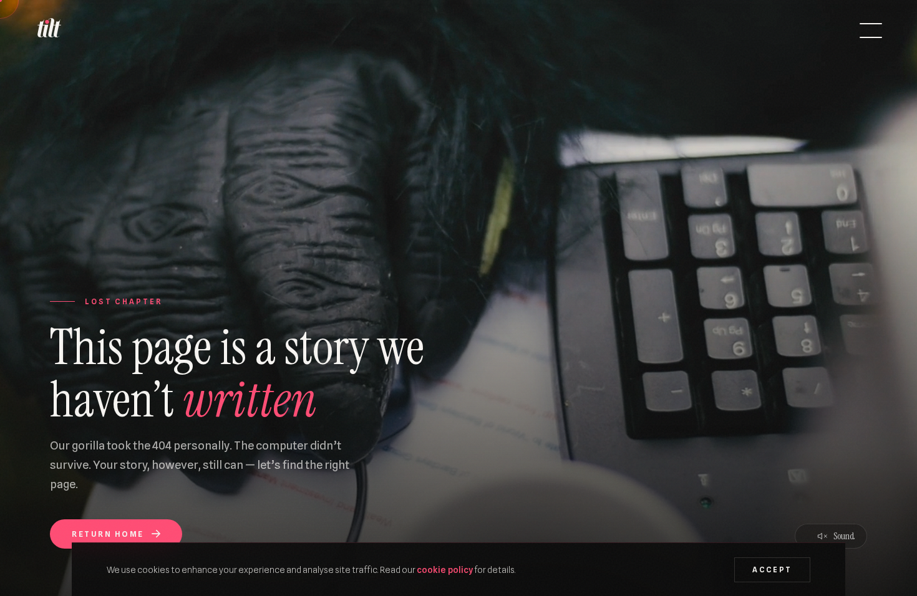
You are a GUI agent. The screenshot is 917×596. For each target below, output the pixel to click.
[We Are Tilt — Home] (48, 30)
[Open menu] (871, 30)
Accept (772, 569)
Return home (107, 534)
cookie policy (445, 569)
